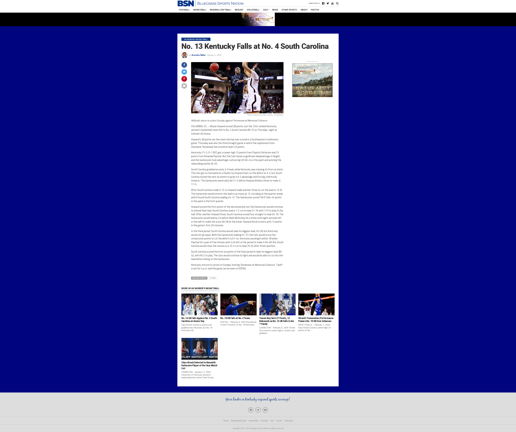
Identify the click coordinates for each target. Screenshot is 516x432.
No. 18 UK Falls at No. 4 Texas (235, 318)
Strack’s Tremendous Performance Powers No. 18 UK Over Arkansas (316, 319)
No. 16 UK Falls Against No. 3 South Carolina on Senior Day (199, 319)
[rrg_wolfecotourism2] (312, 96)
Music (275, 9)
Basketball (199, 9)
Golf (265, 9)
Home (226, 420)
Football (184, 9)
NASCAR (239, 9)
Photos (315, 9)
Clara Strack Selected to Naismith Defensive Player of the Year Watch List (199, 365)
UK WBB (212, 278)
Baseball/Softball (220, 9)
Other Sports (289, 9)
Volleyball (253, 9)
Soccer (279, 420)
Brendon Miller (199, 55)
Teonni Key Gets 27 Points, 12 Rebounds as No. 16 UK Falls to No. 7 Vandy (276, 321)
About (304, 9)
